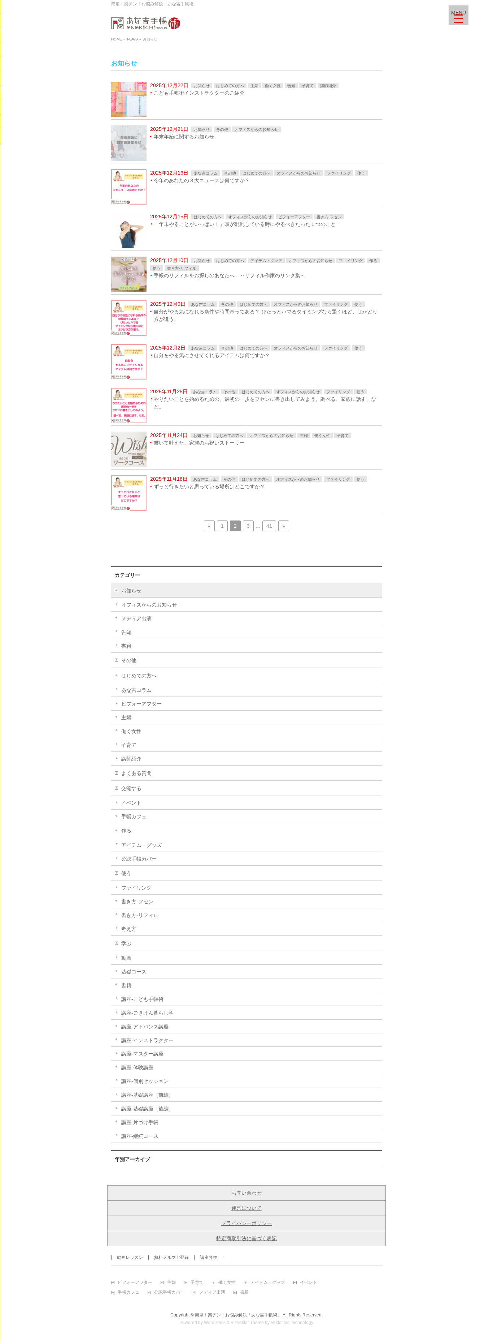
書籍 (126, 646)
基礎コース (134, 971)
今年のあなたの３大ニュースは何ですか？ (202, 180)
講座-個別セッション (145, 1081)
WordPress (215, 1322)
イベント (131, 803)
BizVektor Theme (247, 1322)
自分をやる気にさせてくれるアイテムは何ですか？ (212, 355)
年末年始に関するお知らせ (184, 137)
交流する (131, 788)
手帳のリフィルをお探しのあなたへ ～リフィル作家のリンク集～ (229, 275)
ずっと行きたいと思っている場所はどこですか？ (209, 486)
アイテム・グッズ (266, 260)
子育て (308, 85)
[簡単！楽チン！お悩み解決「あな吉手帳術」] (145, 21)
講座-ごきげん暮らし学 (147, 1013)
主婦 (254, 85)
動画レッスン (130, 1257)
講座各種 (208, 1257)
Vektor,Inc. (281, 1322)
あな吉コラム (206, 173)
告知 (291, 85)
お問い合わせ (246, 1193)
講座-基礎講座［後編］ (147, 1108)
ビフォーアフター (294, 217)
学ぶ (126, 943)
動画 (126, 958)
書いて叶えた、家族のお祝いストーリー (199, 443)
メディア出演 (136, 618)
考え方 (128, 929)
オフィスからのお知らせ (256, 129)
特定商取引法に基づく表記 (246, 1238)
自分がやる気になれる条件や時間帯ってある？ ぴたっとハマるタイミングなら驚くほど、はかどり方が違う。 (266, 315)
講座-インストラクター (147, 1040)
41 (269, 526)
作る (373, 260)
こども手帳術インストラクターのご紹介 (199, 93)
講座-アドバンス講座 (145, 1026)
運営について (246, 1208)
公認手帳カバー (139, 859)
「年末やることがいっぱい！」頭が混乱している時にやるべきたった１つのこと (245, 224)
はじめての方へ (230, 85)
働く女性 (273, 85)
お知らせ (202, 85)
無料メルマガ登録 (171, 1257)
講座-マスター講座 (142, 1054)
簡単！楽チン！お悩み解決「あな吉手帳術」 (238, 1315)
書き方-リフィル (181, 268)
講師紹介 (328, 85)
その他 (222, 129)
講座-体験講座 (137, 1067)
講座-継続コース (139, 1136)
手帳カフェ (134, 816)
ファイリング (339, 173)
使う (361, 173)
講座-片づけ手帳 (139, 1122)
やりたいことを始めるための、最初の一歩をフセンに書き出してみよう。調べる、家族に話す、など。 (265, 403)
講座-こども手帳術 (142, 999)
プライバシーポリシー (246, 1223)
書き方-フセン (329, 217)
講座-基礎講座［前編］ (147, 1095)
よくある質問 (136, 773)
